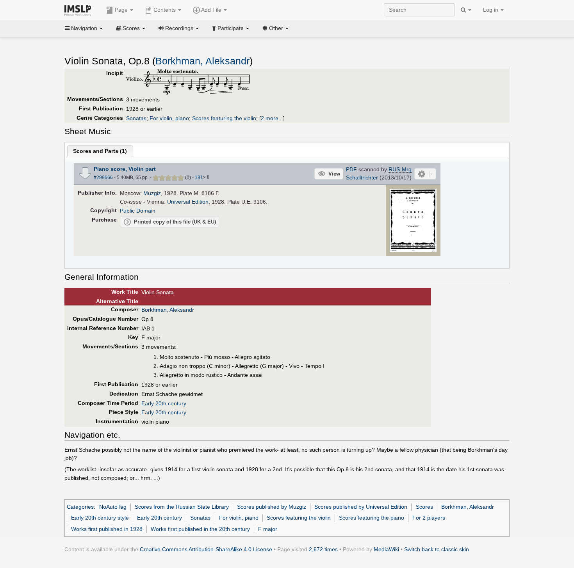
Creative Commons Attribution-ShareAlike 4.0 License (206, 549)
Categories (80, 507)
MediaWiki (386, 549)
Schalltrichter (362, 177)
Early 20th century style (100, 518)
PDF (351, 169)
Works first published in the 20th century (200, 529)
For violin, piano (169, 118)
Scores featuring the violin (224, 118)
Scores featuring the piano (371, 518)
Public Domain (137, 211)
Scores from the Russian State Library (182, 507)
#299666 (103, 177)
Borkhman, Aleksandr (202, 61)
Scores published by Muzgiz (271, 507)
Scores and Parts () (100, 151)
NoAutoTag (113, 507)
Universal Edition (188, 202)
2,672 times (323, 549)
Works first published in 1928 (107, 529)
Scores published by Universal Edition (360, 507)
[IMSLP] (79, 10)
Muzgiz (152, 193)
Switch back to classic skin (436, 549)
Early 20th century (163, 403)
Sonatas (136, 118)
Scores (424, 507)
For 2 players (428, 518)
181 (199, 177)
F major (267, 529)
